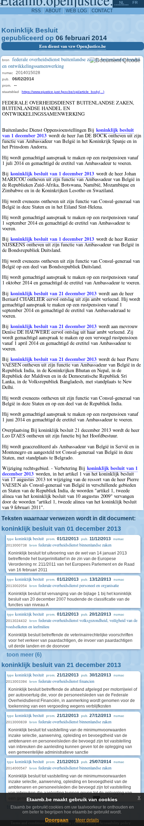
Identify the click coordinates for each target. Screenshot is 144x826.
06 (59, 38)
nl (121, 2)
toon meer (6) (24, 655)
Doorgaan (57, 820)
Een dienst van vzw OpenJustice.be (72, 46)
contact (102, 10)
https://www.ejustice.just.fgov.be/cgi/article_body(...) (63, 92)
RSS (36, 10)
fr (135, 2)
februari (77, 38)
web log (76, 10)
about (53, 10)
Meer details (87, 820)
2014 (99, 38)
